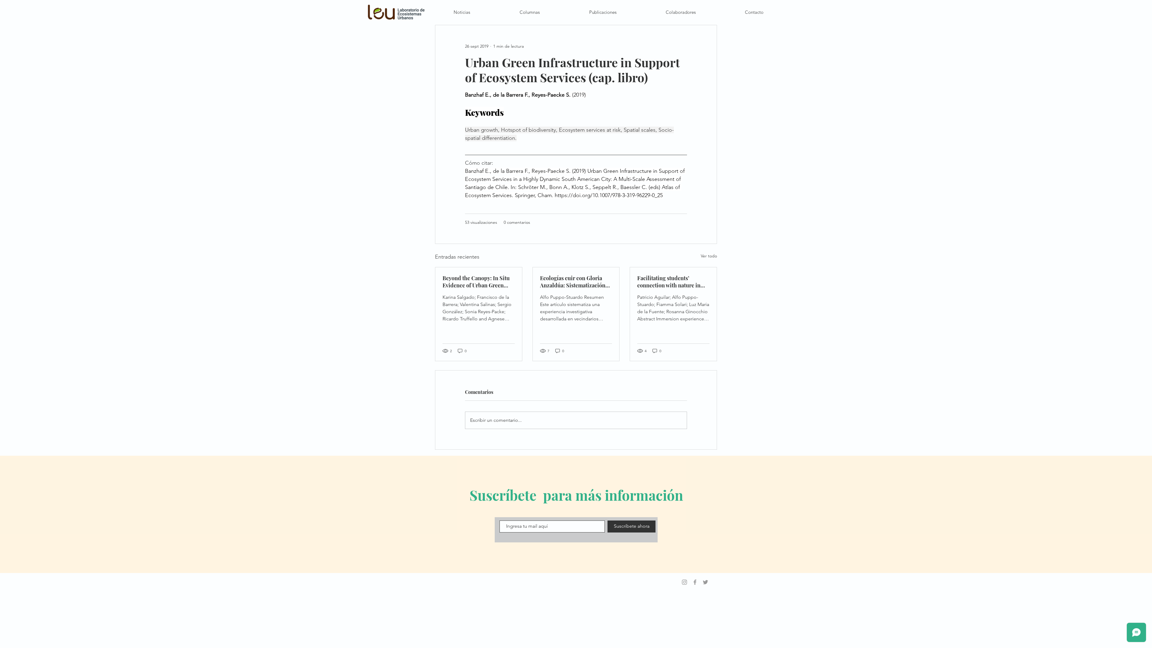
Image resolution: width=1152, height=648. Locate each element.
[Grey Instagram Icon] (684, 582)
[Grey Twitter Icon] (705, 582)
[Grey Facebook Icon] (695, 582)
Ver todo (709, 256)
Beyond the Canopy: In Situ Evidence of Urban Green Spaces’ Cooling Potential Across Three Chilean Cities (476, 281)
